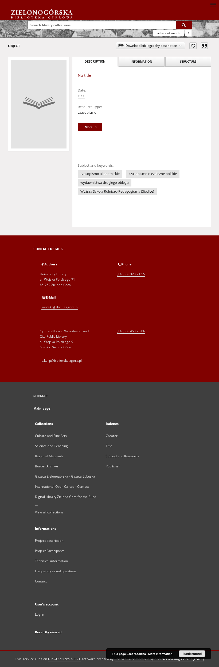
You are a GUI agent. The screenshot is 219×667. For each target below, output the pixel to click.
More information (160, 654)
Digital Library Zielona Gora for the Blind (65, 496)
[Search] (184, 25)
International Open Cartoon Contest (62, 486)
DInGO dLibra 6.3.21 (64, 659)
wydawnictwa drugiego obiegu (104, 182)
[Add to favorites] (193, 45)
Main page (41, 408)
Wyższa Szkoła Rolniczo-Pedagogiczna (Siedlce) (117, 191)
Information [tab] (141, 61)
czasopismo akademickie (100, 173)
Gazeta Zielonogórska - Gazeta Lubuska (65, 476)
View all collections (49, 512)
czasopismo (87, 112)
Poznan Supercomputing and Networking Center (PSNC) (159, 659)
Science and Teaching (51, 446)
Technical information (51, 561)
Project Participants (49, 550)
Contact (41, 581)
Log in (39, 614)
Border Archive (46, 466)
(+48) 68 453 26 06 (131, 331)
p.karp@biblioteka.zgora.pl (61, 360)
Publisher (113, 466)
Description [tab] (95, 61)
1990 (81, 96)
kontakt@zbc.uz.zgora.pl (59, 307)
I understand (192, 653)
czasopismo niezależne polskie (153, 173)
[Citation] (204, 45)
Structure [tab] (188, 61)
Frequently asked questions (55, 571)
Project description (49, 540)
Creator (112, 435)
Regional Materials (49, 456)
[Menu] (213, 4)
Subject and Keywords (122, 456)
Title (109, 446)
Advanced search (168, 33)
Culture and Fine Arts (51, 435)
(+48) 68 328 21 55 (131, 274)
